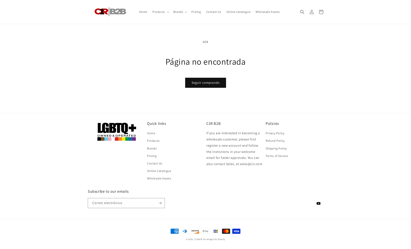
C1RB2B (198, 239)
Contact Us (154, 163)
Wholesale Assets (159, 178)
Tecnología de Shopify (214, 239)
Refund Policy (275, 141)
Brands (152, 148)
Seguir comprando (206, 83)
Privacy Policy (275, 133)
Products (153, 141)
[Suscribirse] (160, 203)
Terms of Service (277, 156)
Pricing (151, 156)
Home (151, 133)
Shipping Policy (276, 148)
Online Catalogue (159, 171)
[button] (160, 11)
